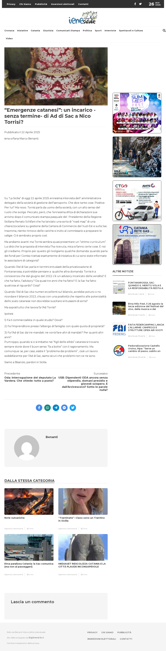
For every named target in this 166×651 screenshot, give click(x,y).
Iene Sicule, (133, 294)
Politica (87, 30)
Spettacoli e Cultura (131, 30)
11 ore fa (141, 315)
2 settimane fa (17, 529)
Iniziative (22, 30)
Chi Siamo (25, 4)
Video (9, 38)
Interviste (110, 30)
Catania (35, 30)
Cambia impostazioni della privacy (23, 643)
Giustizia (48, 30)
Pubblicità (41, 4)
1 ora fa (141, 294)
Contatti (83, 4)
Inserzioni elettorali (62, 4)
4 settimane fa (71, 574)
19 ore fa (141, 336)
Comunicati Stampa (68, 30)
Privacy (11, 4)
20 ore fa (141, 357)
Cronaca (9, 30)
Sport (98, 30)
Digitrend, (8, 529)
